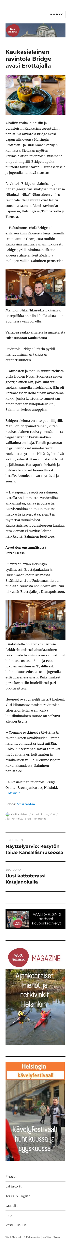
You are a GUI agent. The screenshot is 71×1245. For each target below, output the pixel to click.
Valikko (56, 14)
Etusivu (12, 1177)
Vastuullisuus (16, 1225)
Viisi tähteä (26, 804)
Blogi (28, 818)
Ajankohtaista (14, 818)
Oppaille (12, 1206)
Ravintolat (39, 818)
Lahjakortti (14, 1186)
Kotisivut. (13, 793)
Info (9, 1215)
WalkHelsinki (19, 814)
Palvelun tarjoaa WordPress (43, 1237)
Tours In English (18, 1196)
